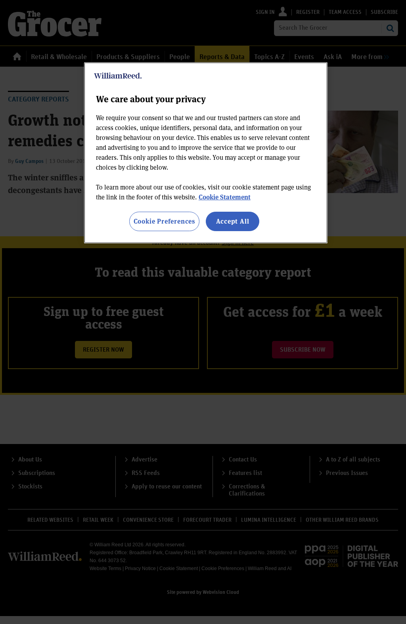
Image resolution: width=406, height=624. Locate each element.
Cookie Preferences (164, 221)
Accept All (232, 221)
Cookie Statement (225, 196)
